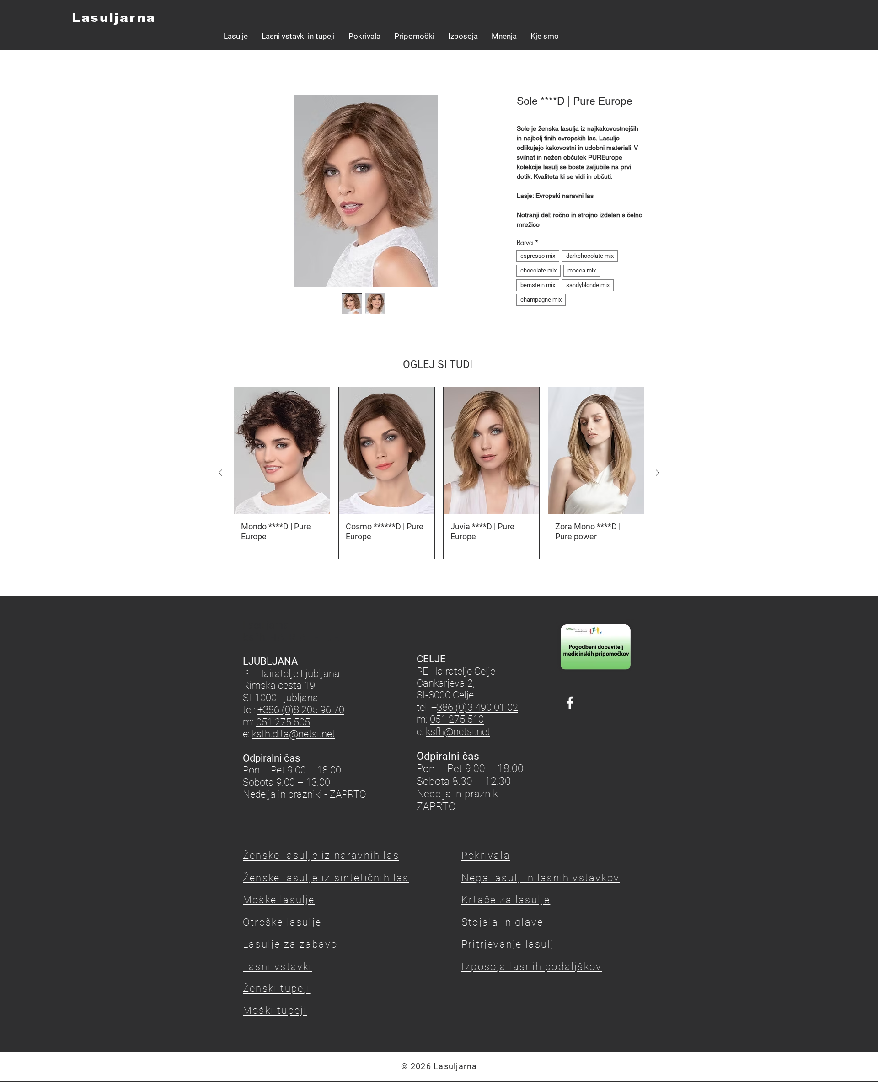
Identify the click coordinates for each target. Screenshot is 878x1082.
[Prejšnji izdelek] (220, 472)
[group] (439, 473)
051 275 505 (283, 722)
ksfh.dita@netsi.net (293, 734)
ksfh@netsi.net (458, 731)
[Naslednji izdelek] (657, 472)
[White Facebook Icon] (570, 702)
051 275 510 (457, 719)
